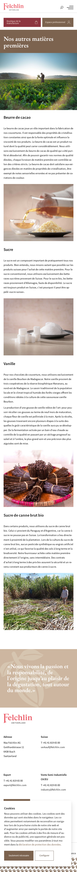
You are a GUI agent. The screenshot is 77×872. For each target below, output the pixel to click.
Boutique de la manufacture (22, 23)
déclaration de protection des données (40, 844)
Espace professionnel (55, 24)
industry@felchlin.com (53, 789)
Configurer (44, 855)
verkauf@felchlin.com (53, 747)
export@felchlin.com (15, 785)
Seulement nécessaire (19, 855)
